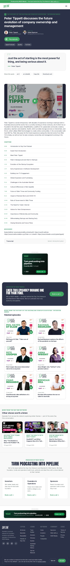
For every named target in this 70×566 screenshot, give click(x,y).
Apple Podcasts (10, 44)
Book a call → (56, 294)
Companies (43, 538)
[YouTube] (3, 543)
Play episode (12, 39)
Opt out (53, 560)
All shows (22, 530)
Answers (32, 535)
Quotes (32, 541)
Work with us (54, 533)
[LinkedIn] (7, 543)
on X (18, 74)
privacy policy (42, 561)
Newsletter (23, 536)
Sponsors (53, 530)
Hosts (42, 530)
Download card (47, 74)
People (42, 536)
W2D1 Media (53, 536)
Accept (62, 560)
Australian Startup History (33, 545)
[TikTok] (15, 543)
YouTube (27, 44)
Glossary (32, 538)
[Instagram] (11, 543)
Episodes (22, 533)
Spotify (20, 44)
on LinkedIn (26, 74)
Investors (43, 533)
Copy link (36, 74)
